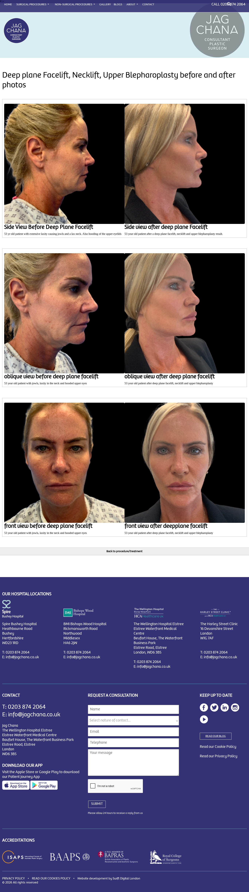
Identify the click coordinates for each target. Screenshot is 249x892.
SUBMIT (97, 804)
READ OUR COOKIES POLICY (51, 878)
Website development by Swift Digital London (108, 878)
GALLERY (105, 4)
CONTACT (148, 4)
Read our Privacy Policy (218, 756)
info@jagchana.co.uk (22, 657)
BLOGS (118, 4)
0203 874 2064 (233, 4)
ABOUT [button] (131, 4)
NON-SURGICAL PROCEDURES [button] (74, 4)
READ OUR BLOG (215, 736)
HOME (8, 4)
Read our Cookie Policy (218, 747)
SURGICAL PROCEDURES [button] (31, 4)
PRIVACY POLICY (13, 878)
